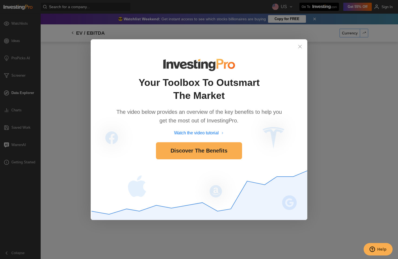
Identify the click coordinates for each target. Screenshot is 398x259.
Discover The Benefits (199, 151)
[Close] (300, 47)
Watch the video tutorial (196, 133)
